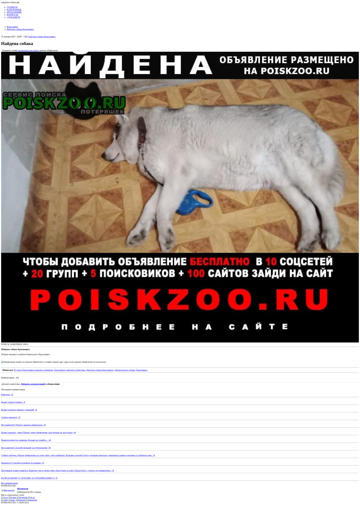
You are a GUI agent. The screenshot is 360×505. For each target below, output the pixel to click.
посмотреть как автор (28, 50)
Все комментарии (9, 483)
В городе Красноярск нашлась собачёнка (33, 370)
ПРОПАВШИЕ (14, 12)
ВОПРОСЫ (12, 14)
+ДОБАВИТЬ (13, 17)
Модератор (22, 488)
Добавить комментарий (33, 384)
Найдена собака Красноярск (41, 36)
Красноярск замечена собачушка (69, 370)
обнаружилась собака (125, 370)
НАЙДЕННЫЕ (14, 9)
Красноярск (142, 370)
